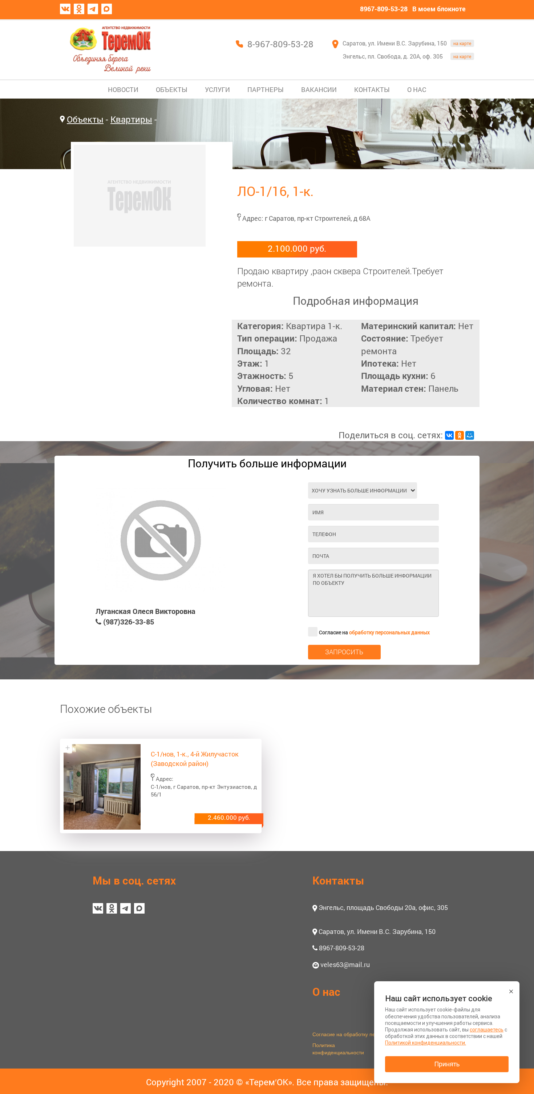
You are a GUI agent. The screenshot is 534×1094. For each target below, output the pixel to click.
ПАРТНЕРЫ (265, 89)
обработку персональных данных (389, 632)
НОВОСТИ (123, 89)
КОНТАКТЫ (372, 89)
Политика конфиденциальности (338, 1048)
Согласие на (374, 632)
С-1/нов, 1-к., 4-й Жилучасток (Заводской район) (195, 759)
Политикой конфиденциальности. (425, 1043)
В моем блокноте (439, 8)
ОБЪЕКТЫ (171, 89)
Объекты (85, 119)
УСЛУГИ (217, 89)
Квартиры (131, 119)
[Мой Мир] (469, 435)
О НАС (416, 89)
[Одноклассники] (459, 435)
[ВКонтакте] (449, 435)
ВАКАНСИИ (319, 89)
